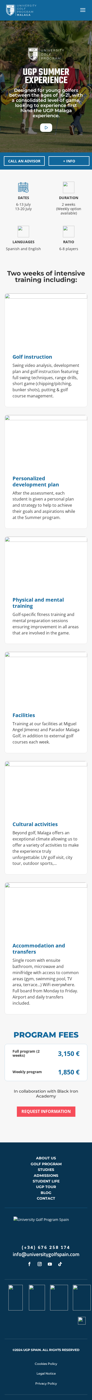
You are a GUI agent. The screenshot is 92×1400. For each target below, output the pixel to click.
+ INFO (69, 161)
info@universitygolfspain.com (46, 1254)
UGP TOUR (46, 1186)
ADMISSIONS (46, 1175)
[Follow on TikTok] (60, 1264)
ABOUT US (46, 1158)
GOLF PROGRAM (46, 1164)
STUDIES (46, 1169)
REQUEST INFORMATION (46, 1111)
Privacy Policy (46, 1383)
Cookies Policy (46, 1364)
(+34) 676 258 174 (46, 1248)
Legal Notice (46, 1373)
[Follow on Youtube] (50, 1264)
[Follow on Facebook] (29, 1264)
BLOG (46, 1192)
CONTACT (46, 1198)
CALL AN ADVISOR (24, 161)
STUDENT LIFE (46, 1181)
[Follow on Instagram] (40, 1264)
